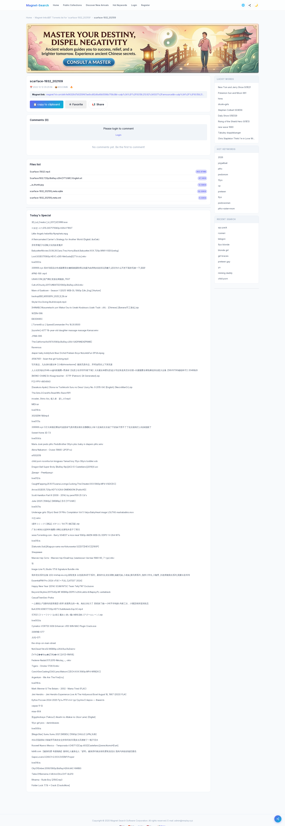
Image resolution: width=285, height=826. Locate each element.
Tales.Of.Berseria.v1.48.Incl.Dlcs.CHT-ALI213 (52, 774)
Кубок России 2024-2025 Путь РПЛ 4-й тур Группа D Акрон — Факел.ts (68, 700)
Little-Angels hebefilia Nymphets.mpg (50, 233)
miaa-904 (36, 711)
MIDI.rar (35, 404)
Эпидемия (37, 552)
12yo (220, 180)
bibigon (221, 239)
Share (98, 104)
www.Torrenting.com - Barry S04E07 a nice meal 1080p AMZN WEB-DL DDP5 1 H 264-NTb (76, 535)
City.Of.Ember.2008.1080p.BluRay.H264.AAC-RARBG (56, 768)
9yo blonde (223, 244)
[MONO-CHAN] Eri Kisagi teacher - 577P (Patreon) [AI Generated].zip (66, 376)
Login (134, 5)
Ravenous (36, 347)
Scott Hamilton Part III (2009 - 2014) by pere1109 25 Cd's (59, 495)
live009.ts (36, 728)
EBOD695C (37, 319)
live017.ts (36, 421)
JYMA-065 (37, 336)
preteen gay (224, 261)
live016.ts (36, 410)
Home (56, 5)
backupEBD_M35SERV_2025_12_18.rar (49, 296)
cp (219, 185)
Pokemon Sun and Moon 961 (232, 93)
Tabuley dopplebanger (229, 132)
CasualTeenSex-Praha (43, 597)
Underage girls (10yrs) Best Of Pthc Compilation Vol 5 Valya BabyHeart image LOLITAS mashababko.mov (83, 512)
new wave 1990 (225, 127)
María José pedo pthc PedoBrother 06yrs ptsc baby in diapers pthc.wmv (67, 444)
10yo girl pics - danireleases (45, 723)
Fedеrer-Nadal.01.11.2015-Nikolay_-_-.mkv (51, 660)
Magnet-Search (37, 5)
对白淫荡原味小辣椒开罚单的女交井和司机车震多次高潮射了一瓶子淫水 (65, 740)
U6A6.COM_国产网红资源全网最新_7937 (51, 279)
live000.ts (36, 262)
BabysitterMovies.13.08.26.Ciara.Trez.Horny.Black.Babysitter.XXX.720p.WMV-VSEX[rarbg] (75, 250)
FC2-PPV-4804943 (41, 381)
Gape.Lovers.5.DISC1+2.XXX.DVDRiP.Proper (53, 757)
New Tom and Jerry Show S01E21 (234, 87)
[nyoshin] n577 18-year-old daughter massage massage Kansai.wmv (65, 330)
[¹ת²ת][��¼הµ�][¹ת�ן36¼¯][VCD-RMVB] (53, 654)
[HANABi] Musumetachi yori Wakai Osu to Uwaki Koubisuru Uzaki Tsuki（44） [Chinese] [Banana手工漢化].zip (85, 307)
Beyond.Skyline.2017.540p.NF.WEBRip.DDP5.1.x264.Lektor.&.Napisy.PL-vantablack (71, 592)
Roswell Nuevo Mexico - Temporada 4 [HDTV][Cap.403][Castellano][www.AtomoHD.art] (75, 745)
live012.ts (36, 478)
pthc (220, 168)
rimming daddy (225, 273)
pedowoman (224, 203)
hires (220, 98)
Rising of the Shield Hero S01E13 (234, 121)
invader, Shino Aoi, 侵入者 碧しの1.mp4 (51, 398)
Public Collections (72, 5)
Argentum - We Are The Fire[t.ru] (48, 677)
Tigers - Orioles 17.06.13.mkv (45, 666)
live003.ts (36, 620)
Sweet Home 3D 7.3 (41, 432)
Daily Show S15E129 (227, 115)
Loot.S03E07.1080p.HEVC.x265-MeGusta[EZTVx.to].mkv (59, 256)
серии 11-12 (37, 706)
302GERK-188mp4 (40, 415)
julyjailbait (222, 163)
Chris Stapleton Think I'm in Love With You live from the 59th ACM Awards (237, 138)
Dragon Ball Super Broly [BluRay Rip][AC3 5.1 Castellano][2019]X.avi (65, 467)
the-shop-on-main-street (44, 643)
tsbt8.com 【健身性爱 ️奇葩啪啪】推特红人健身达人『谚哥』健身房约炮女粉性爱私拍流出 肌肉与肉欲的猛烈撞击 (84, 751)
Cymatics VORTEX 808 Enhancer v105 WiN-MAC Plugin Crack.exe (64, 626)
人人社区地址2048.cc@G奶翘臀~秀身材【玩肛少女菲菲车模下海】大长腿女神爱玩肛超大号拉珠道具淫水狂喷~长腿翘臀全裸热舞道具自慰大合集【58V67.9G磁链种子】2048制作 (115, 370)
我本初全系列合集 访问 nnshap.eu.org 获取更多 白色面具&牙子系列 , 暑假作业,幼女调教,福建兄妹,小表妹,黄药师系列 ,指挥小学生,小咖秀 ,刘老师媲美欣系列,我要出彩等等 (111, 575)
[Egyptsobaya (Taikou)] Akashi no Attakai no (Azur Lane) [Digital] (64, 717)
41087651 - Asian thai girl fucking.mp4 (50, 359)
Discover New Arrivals (97, 5)
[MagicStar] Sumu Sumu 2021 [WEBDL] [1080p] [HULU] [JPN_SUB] (64, 734)
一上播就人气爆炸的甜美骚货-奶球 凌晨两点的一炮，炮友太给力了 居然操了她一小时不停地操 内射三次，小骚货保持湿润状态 (90, 603)
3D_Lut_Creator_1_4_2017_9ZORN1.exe (50, 222)
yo (219, 267)
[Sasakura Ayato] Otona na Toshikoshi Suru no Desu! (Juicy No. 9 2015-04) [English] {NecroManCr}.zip (82, 387)
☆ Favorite (76, 104)
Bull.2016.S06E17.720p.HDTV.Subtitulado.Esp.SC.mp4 (57, 609)
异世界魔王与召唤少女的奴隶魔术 (47, 245)
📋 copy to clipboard (46, 104)
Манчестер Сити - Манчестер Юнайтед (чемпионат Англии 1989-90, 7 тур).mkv (73, 558)
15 (33, 563)
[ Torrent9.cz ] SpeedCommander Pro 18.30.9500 (56, 324)
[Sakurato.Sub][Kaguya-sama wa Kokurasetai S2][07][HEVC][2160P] (65, 546)
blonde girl (223, 250)
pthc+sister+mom (226, 208)
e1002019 (36, 455)
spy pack (222, 227)
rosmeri (221, 233)
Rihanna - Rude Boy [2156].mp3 (47, 779)
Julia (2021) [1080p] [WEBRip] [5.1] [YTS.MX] (54, 501)
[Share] (249, 5)
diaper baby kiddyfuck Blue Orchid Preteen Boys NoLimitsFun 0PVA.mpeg (68, 353)
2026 (220, 157)
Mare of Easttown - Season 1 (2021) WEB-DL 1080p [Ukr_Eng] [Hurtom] (66, 290)
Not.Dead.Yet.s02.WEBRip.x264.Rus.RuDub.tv (53, 649)
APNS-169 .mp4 (39, 273)
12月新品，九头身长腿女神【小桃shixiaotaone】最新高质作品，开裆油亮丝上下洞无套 (72, 364)
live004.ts (36, 438)
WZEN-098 (37, 313)
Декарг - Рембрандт (42, 472)
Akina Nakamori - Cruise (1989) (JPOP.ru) (52, 449)
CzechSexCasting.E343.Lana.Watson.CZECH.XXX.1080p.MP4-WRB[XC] (66, 671)
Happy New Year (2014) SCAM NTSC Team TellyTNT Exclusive (63, 586)
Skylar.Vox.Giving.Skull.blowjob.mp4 (49, 302)
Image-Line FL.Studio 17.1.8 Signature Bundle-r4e (55, 569)
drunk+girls (223, 104)
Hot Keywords (120, 5)
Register (145, 5)
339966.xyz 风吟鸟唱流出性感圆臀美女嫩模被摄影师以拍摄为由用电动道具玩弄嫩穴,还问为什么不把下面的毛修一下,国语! (88, 268)
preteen (222, 191)
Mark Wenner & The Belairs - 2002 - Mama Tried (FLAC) (59, 688)
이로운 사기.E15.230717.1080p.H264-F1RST (52, 228)
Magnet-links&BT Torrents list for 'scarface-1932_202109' (63, 17)
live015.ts (36, 540)
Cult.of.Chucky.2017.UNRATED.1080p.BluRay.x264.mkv (57, 285)
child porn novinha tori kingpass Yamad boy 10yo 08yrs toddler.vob (65, 461)
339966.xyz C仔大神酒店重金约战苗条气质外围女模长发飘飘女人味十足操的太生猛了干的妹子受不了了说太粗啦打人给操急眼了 (91, 427)
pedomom (223, 174)
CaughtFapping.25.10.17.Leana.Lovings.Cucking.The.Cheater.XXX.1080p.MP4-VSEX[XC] (74, 484)
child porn (223, 278)
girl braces (223, 256)
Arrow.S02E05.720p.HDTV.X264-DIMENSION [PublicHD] (59, 489)
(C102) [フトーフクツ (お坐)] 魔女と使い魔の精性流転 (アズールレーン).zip (67, 614)
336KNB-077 (38, 632)
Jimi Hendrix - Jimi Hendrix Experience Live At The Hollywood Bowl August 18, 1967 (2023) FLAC (79, 694)
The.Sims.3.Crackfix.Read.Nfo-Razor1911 (51, 393)
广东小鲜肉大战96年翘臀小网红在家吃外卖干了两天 (56, 529)
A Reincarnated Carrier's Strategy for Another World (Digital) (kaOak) (65, 239)
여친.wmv (36, 518)
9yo (220, 197)
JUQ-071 (36, 637)
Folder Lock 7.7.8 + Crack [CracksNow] (51, 785)
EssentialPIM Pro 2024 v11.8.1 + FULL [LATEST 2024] (57, 580)
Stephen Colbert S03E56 (230, 110)
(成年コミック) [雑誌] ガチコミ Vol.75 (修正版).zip (56, 523)
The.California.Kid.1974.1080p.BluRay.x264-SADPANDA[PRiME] (62, 341)
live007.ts (36, 506)
